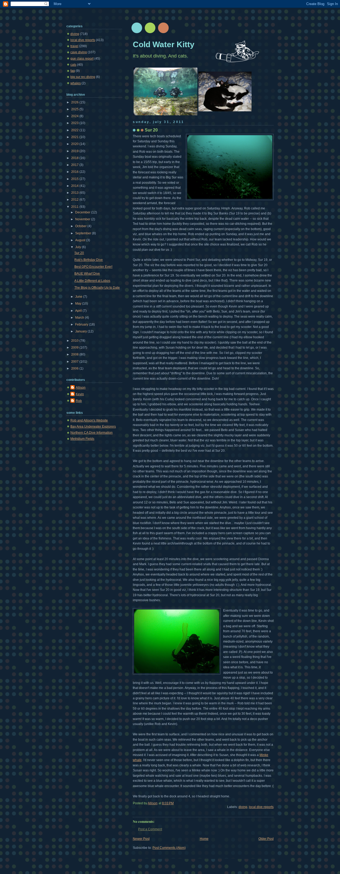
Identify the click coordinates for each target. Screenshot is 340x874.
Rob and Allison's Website (89, 420)
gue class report (82, 58)
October (81, 226)
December (83, 212)
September (83, 233)
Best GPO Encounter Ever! (93, 267)
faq (72, 71)
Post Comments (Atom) (169, 848)
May (78, 303)
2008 (75, 354)
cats (73, 65)
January (81, 331)
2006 (75, 368)
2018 (75, 158)
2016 (75, 172)
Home (204, 839)
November (83, 219)
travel (74, 46)
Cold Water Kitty (163, 44)
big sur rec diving (82, 77)
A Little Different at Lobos (92, 281)
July (78, 247)
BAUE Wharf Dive (87, 273)
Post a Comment (150, 829)
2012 (75, 199)
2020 (75, 144)
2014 (75, 186)
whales (75, 83)
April (79, 311)
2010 (75, 340)
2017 (75, 165)
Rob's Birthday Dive (88, 260)
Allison (81, 387)
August (80, 240)
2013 (75, 193)
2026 (75, 102)
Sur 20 (79, 253)
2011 (75, 207)
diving (243, 807)
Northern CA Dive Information (91, 432)
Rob (79, 401)
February (82, 324)
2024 (75, 116)
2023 (75, 123)
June (79, 296)
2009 (75, 347)
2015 (75, 179)
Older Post (266, 839)
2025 (75, 109)
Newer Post (141, 839)
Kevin (80, 394)
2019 (75, 151)
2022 (75, 130)
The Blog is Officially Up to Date (97, 287)
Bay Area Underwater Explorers (93, 426)
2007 (75, 361)
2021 (75, 137)
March (80, 317)
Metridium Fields (82, 439)
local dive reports (261, 807)
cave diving (78, 52)
